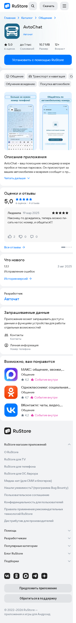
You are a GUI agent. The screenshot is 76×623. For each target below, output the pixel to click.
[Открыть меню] (64, 6)
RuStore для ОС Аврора (21, 473)
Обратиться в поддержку (38, 598)
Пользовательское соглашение (26, 495)
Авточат (28, 34)
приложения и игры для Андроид (27, 614)
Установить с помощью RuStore (38, 60)
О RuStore (11, 452)
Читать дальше (15, 178)
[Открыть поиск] (32, 6)
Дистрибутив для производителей (28, 521)
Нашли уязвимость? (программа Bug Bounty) (36, 488)
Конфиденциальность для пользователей (33, 502)
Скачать (48, 6)
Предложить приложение (38, 588)
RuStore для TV (15, 459)
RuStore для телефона (20, 466)
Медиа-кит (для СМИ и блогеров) (28, 481)
